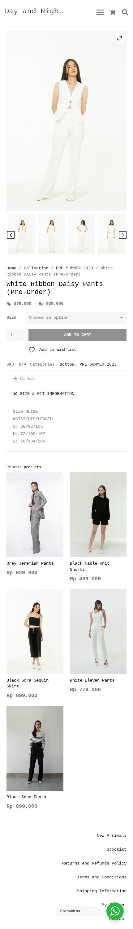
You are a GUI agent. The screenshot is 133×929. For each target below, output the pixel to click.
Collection (36, 268)
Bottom (67, 365)
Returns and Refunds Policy (94, 863)
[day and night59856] (21, 235)
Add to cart (77, 334)
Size (11, 317)
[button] (100, 12)
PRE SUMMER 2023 (74, 268)
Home (11, 268)
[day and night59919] (81, 235)
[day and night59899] (51, 235)
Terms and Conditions (102, 877)
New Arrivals (112, 835)
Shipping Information (102, 891)
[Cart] (112, 12)
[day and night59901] (111, 235)
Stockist (117, 849)
